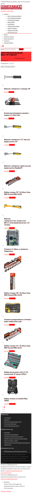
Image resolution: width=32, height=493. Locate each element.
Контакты (6, 41)
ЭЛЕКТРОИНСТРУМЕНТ (14, 26)
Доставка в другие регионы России (13, 436)
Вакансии (6, 420)
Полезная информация (10, 424)
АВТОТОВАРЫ (11, 22)
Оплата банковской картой (11, 426)
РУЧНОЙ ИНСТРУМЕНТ (13, 20)
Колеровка (7, 432)
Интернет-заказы (9, 36)
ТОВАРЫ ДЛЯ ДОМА (13, 30)
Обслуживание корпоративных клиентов (15, 451)
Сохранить (4, 491)
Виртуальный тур (9, 38)
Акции (5, 34)
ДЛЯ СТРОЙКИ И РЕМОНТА (14, 16)
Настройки (4, 473)
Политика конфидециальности (13, 471)
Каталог (6, 14)
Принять (9, 473)
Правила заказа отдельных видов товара (15, 438)
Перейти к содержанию (7, 11)
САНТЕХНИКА (11, 24)
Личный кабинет (8, 43)
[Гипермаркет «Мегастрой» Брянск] (11, 9)
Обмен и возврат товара (11, 440)
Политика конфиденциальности (13, 422)
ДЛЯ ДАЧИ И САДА (12, 32)
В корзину (11, 92)
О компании (7, 418)
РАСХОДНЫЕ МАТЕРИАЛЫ (14, 18)
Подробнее (12, 197)
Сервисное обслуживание (11, 434)
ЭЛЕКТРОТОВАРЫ (12, 28)
